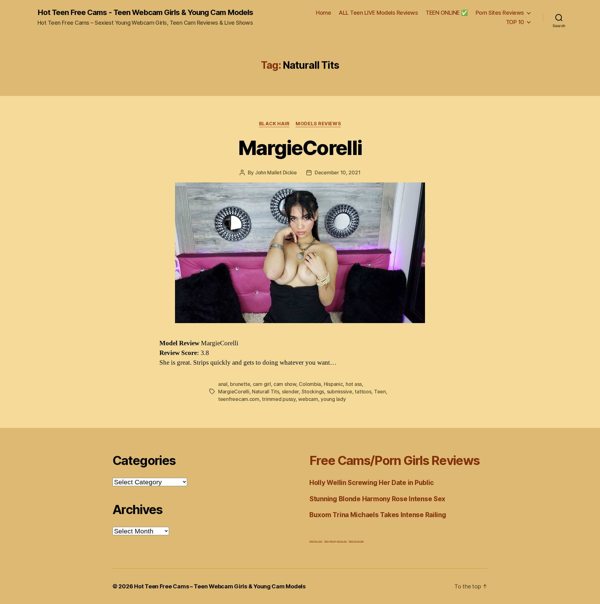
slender (290, 391)
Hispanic (333, 384)
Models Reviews (318, 124)
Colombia (310, 384)
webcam (308, 399)
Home (323, 12)
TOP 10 (515, 22)
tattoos (363, 391)
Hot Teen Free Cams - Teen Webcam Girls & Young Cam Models (145, 12)
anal (223, 384)
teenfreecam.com (238, 399)
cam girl (262, 384)
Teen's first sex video (356, 541)
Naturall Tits (265, 391)
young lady (333, 399)
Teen (380, 391)
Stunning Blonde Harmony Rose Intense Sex (377, 499)
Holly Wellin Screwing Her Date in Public (371, 483)
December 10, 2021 (337, 172)
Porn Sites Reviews (500, 12)
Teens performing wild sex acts (335, 541)
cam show (284, 384)
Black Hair (274, 124)
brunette (240, 384)
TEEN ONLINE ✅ (447, 12)
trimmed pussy (279, 399)
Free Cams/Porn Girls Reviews (394, 460)
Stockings (313, 391)
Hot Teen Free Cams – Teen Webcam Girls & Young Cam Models (220, 586)
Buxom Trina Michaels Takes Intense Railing (377, 515)
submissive (339, 391)
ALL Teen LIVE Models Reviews (378, 12)
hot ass (354, 384)
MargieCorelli (300, 148)
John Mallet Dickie (276, 172)
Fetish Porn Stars (315, 541)
